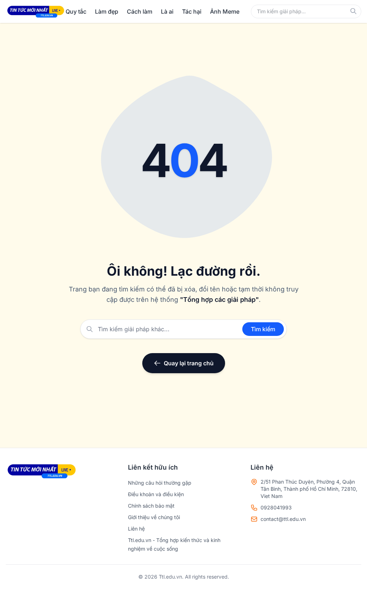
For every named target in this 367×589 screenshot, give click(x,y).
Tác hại (191, 11)
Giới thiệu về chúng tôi (154, 517)
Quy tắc (76, 11)
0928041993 (276, 507)
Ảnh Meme (224, 11)
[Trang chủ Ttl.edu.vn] (36, 11)
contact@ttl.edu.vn (283, 519)
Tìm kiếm (263, 329)
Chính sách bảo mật (151, 506)
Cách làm (139, 11)
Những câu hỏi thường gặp (159, 483)
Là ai (167, 11)
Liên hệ (136, 529)
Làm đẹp (106, 11)
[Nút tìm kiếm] (353, 11)
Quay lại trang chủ (189, 363)
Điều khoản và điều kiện (156, 494)
